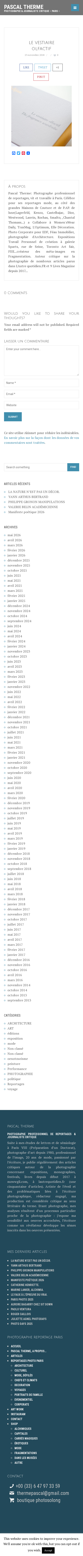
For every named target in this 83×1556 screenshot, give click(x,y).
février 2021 (16, 752)
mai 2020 (14, 783)
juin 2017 (14, 929)
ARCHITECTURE (19, 1023)
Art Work (17, 1409)
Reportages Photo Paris (27, 1360)
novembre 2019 (18, 808)
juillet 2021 (15, 732)
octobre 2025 (17, 570)
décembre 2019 (18, 803)
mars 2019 (15, 838)
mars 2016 (15, 980)
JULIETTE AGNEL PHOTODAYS (29, 1319)
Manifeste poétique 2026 (26, 512)
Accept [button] (48, 1550)
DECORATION (22, 1385)
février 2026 (16, 550)
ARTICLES (17, 1356)
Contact (16, 1419)
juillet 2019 (15, 818)
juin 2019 (14, 823)
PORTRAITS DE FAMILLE (29, 1394)
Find (73, 466)
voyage (12, 1089)
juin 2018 (14, 879)
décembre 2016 (18, 960)
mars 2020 (15, 793)
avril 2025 (14, 585)
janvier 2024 (16, 646)
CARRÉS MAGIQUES (26, 1438)
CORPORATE (22, 1404)
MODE (18, 1448)
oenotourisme (17, 1058)
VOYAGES (20, 1390)
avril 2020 (14, 788)
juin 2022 (14, 692)
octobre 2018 (17, 863)
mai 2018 (14, 884)
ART (10, 1028)
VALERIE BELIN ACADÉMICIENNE (33, 507)
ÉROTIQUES (21, 1443)
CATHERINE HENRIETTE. (25, 1285)
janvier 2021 (16, 757)
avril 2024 (14, 636)
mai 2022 (14, 697)
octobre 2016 (17, 970)
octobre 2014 (17, 990)
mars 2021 (15, 747)
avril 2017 (14, 939)
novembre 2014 (18, 985)
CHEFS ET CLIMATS (26, 1380)
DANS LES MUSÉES (26, 1458)
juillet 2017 (15, 924)
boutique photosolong (38, 1500)
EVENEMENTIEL (24, 1399)
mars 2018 (15, 894)
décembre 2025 (18, 560)
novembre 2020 (18, 762)
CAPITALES (21, 1433)
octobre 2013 (17, 995)
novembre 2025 (18, 565)
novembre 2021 (18, 722)
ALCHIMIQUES (23, 1428)
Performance (17, 1069)
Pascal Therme (32, 7)
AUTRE (19, 1462)
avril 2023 (14, 666)
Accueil (16, 1346)
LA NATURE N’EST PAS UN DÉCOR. (34, 491)
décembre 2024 (18, 606)
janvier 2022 (16, 712)
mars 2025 (15, 590)
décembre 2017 (18, 909)
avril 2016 (14, 975)
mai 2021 (14, 742)
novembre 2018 (18, 858)
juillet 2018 (15, 874)
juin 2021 (14, 737)
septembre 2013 (19, 1000)
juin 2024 (14, 626)
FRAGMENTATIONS (26, 1453)
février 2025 (16, 595)
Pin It (41, 77)
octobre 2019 (17, 813)
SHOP (14, 1424)
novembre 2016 (18, 965)
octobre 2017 (17, 919)
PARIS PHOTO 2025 (22, 1299)
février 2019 (16, 843)
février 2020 (16, 798)
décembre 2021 (18, 717)
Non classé (15, 1048)
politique (14, 1079)
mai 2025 (14, 580)
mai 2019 (14, 828)
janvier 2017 (16, 954)
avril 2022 (14, 702)
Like (26, 67)
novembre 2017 (18, 914)
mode (11, 1043)
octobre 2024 (17, 616)
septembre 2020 (19, 772)
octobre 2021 (17, 727)
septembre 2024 (19, 621)
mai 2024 (14, 631)
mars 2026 (15, 545)
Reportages (15, 1084)
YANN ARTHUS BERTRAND (28, 497)
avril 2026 (14, 540)
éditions (13, 1033)
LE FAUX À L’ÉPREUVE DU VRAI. (29, 1294)
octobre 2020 (17, 767)
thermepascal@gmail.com (43, 1493)
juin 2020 (14, 777)
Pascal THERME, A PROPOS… (28, 1351)
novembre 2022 (18, 686)
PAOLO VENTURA (21, 1309)
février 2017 (16, 949)
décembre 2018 (18, 853)
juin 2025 (14, 575)
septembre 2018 (19, 868)
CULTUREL (21, 1370)
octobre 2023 (17, 656)
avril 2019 (14, 833)
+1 (57, 67)
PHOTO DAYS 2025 (21, 1323)
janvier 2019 (16, 848)
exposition (15, 1038)
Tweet (42, 67)
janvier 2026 (16, 555)
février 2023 (16, 676)
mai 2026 (14, 535)
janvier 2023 (16, 681)
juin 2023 (14, 661)
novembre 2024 (18, 611)
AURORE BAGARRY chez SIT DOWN (32, 1304)
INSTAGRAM (18, 1414)
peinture (13, 1063)
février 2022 (16, 707)
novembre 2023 (18, 651)
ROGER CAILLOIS (21, 1314)
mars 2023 (15, 671)
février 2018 (16, 899)
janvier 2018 (16, 904)
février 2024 (16, 641)
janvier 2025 (16, 600)
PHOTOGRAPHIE (20, 1074)
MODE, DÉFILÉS (24, 1375)
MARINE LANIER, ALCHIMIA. (27, 1289)
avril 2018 (14, 889)
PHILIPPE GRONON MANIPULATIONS (36, 502)
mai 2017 (14, 934)
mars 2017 (15, 944)
